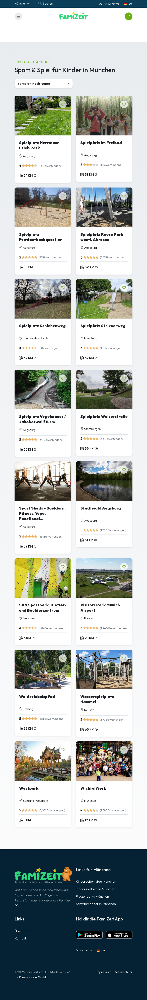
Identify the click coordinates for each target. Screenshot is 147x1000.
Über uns (21, 931)
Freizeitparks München (92, 896)
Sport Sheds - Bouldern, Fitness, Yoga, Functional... (42, 513)
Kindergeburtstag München (96, 881)
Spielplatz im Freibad (101, 142)
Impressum (103, 972)
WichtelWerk (93, 788)
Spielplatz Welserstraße (104, 416)
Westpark (28, 788)
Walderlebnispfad (37, 696)
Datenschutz (123, 972)
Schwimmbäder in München (96, 904)
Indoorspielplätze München (95, 889)
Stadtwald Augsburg (100, 508)
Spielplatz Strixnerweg (103, 325)
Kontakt (20, 938)
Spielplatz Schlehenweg (42, 325)
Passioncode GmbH (33, 977)
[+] (16, 905)
